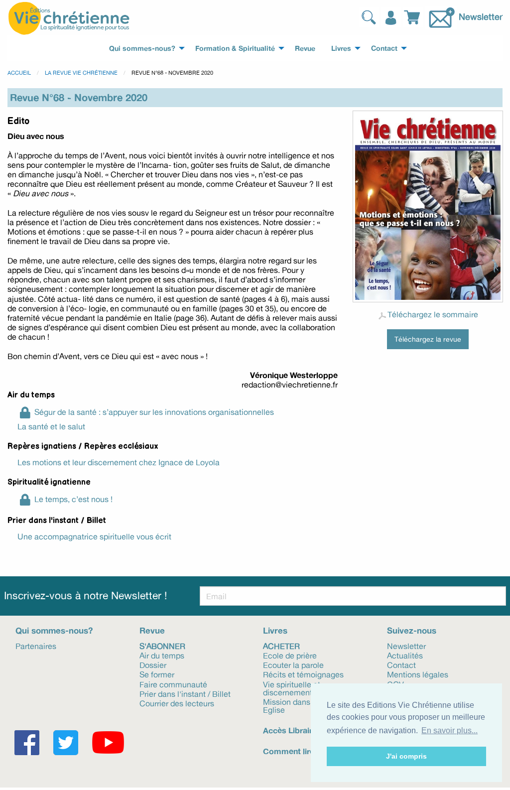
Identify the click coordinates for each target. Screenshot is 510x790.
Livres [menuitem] (341, 48)
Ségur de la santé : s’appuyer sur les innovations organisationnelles (154, 412)
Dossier (152, 664)
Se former (156, 673)
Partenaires (35, 645)
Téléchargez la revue (427, 339)
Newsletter (481, 15)
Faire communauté (173, 683)
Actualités (405, 655)
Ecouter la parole (293, 664)
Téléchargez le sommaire (432, 314)
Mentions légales (417, 673)
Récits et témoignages (303, 673)
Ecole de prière (290, 655)
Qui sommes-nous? (54, 630)
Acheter (281, 645)
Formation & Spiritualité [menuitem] (235, 48)
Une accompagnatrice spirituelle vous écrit (94, 536)
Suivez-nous (411, 630)
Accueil (19, 72)
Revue (152, 630)
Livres (275, 630)
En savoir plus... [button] (449, 730)
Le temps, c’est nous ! (73, 499)
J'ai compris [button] (406, 756)
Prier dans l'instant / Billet (185, 693)
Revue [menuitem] (305, 48)
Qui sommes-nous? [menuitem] (142, 48)
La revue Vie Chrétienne (81, 72)
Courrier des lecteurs (176, 702)
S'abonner (162, 645)
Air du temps (161, 655)
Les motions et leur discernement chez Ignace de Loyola (118, 462)
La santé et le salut (51, 426)
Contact (401, 664)
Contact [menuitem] (384, 48)
